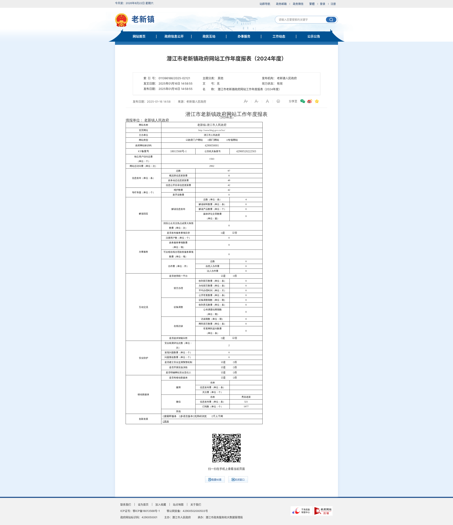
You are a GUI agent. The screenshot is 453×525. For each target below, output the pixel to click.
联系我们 (125, 504)
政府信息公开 (174, 36)
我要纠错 (216, 479)
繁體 (312, 3)
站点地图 (178, 504)
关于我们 (195, 504)
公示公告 (313, 36)
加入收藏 (160, 504)
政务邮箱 (281, 3)
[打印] (278, 101)
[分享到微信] (302, 101)
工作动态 (279, 36)
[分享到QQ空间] (316, 101)
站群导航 (265, 3)
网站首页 (139, 36)
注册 (333, 3)
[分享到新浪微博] (309, 101)
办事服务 (244, 36)
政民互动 (209, 36)
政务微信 (298, 3)
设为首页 (143, 504)
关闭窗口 (240, 479)
